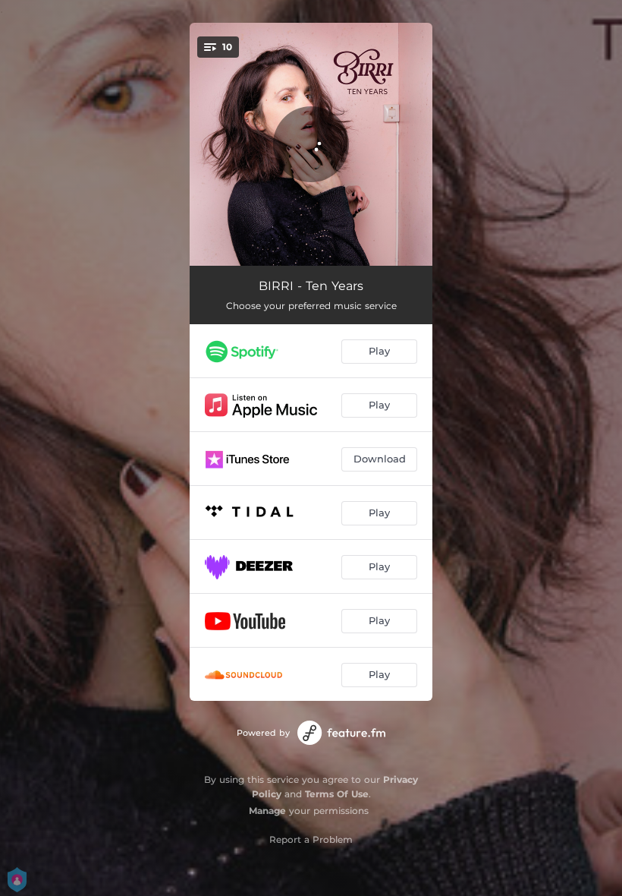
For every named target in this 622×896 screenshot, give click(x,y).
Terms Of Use (337, 794)
